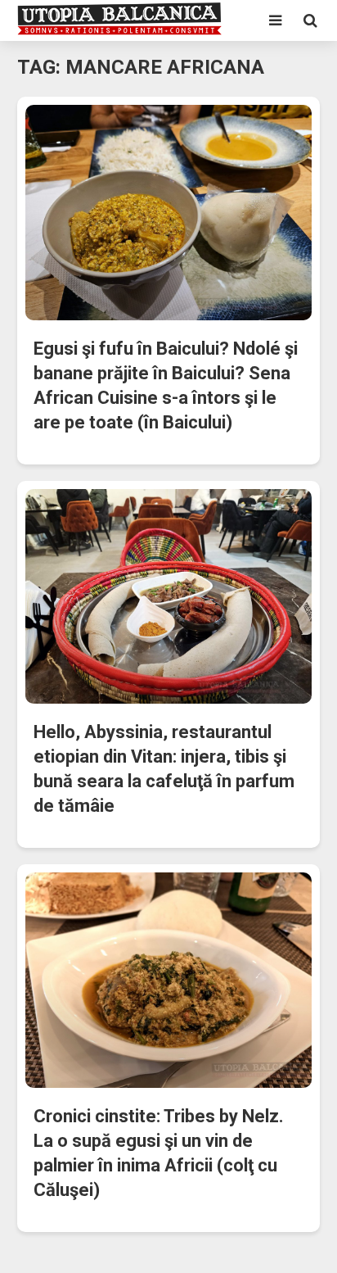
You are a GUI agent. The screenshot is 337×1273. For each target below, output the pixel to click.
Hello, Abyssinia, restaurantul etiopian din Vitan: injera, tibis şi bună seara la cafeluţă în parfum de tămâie (164, 769)
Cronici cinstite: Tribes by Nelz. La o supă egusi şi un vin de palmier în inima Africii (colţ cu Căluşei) (159, 1153)
